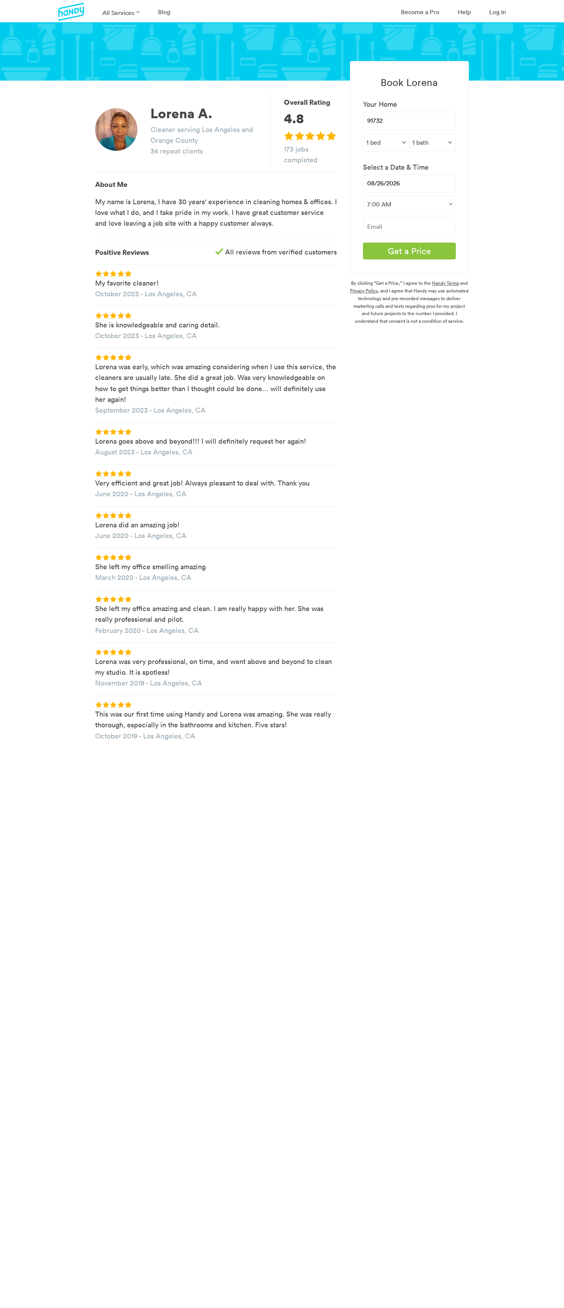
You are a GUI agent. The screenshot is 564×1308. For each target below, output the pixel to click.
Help (464, 12)
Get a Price (409, 251)
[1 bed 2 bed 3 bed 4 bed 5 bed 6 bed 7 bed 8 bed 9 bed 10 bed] (386, 142)
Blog (164, 12)
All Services (118, 13)
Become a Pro (420, 12)
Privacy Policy (364, 290)
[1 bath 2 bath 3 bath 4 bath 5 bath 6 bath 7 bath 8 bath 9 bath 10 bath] (432, 142)
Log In (497, 12)
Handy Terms (445, 283)
